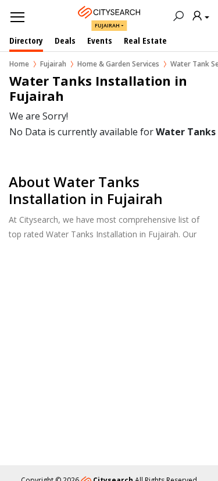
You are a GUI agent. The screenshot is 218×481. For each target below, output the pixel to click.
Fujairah (107, 25)
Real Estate (145, 40)
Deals (65, 40)
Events (99, 40)
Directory (26, 40)
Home (19, 64)
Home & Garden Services (118, 64)
